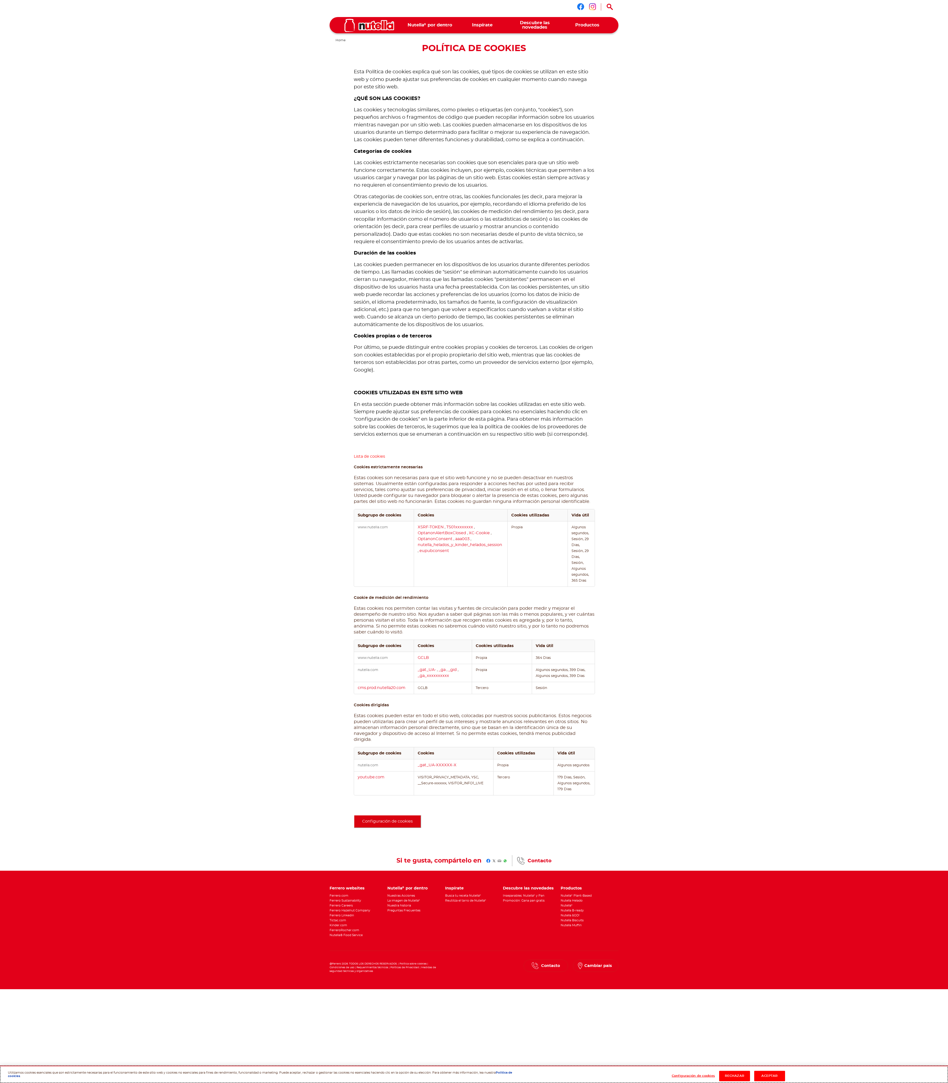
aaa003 (463, 539)
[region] (474, 1074)
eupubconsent (434, 551)
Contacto (540, 860)
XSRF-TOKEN (431, 527)
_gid (453, 670)
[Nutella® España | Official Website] (369, 25)
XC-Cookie (480, 533)
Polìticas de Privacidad (404, 967)
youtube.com (371, 777)
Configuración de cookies (387, 821)
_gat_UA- (427, 670)
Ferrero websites (347, 888)
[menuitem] (430, 25)
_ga (443, 670)
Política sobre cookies (413, 964)
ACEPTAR (769, 1075)
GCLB (423, 658)
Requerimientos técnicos (372, 967)
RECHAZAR (734, 1075)
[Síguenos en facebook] (580, 6)
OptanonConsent (436, 539)
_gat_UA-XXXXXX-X (437, 765)
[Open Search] (609, 7)
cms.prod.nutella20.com (381, 688)
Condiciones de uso (342, 967)
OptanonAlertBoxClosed (442, 533)
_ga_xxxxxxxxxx (433, 676)
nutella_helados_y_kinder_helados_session (460, 545)
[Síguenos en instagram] (592, 6)
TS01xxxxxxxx (460, 527)
